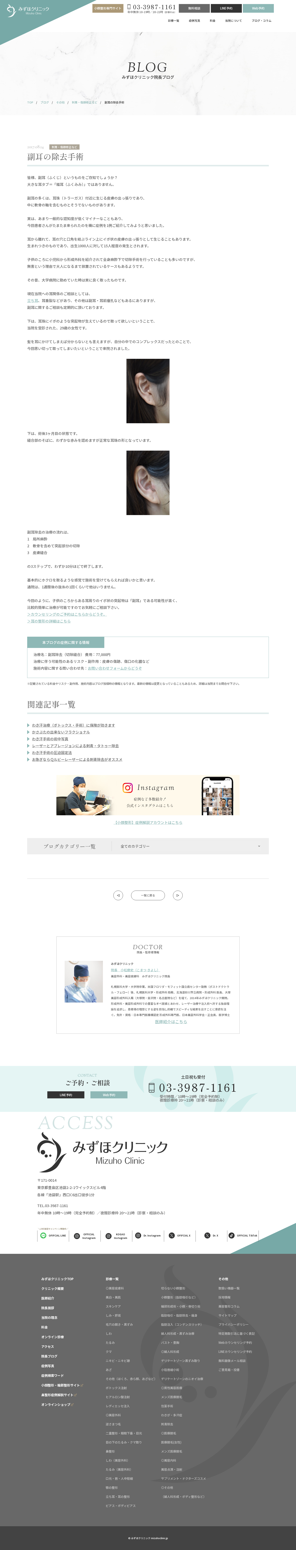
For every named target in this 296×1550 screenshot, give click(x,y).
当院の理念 (49, 1317)
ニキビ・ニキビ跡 (118, 1361)
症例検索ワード (52, 1375)
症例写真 (194, 21)
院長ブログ (49, 1356)
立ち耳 (32, 300)
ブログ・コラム (261, 21)
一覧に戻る (148, 895)
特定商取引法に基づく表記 (236, 1333)
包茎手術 (167, 1406)
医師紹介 (47, 1298)
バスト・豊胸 (170, 1342)
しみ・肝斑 (113, 1315)
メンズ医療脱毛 (171, 1397)
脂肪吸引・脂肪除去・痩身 (179, 1315)
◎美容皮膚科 (115, 1288)
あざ (109, 1370)
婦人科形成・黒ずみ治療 (177, 1333)
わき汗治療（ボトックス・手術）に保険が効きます (73, 725)
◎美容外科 (113, 1415)
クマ (109, 1351)
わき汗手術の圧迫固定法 (52, 752)
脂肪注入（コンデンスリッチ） (182, 1324)
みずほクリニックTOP (57, 1278)
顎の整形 (112, 1487)
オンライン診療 (52, 1336)
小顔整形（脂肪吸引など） (179, 1297)
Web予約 (258, 8)
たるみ (110, 1342)
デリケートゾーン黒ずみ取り (180, 1361)
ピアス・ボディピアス (121, 1505)
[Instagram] (148, 795)
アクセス (47, 1346)
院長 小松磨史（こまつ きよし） (135, 969)
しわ (109, 1333)
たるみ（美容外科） (119, 1469)
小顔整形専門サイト (107, 8)
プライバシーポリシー (233, 1324)
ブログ (44, 102)
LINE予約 (226, 8)
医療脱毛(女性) (171, 1442)
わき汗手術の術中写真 (50, 738)
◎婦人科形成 (170, 1351)
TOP (30, 102)
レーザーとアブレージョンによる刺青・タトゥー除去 (75, 745)
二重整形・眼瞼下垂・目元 (124, 1433)
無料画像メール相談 (232, 1361)
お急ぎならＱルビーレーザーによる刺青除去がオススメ (77, 759)
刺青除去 (167, 1424)
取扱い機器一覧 (229, 1288)
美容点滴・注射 (171, 1469)
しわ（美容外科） (118, 1460)
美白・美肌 (113, 1297)
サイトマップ (227, 1315)
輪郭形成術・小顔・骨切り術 (180, 1306)
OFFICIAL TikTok (247, 1235)
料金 (212, 21)
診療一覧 (173, 21)
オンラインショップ (55, 1404)
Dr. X (215, 1235)
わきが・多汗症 (171, 1415)
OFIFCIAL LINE (57, 1235)
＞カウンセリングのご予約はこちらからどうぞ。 (67, 614)
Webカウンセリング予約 (235, 1342)
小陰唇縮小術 (170, 1370)
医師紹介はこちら (171, 1021)
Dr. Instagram (152, 1235)
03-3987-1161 (198, 1087)
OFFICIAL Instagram (89, 1236)
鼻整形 (110, 1451)
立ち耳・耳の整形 (118, 1496)
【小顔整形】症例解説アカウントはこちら (148, 822)
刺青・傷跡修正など (84, 102)
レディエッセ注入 (118, 1406)
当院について (233, 21)
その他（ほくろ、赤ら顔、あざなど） (131, 1379)
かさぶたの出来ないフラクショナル (61, 732)
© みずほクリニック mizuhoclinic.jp (148, 1538)
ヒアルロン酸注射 (118, 1397)
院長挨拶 (47, 1307)
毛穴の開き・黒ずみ (119, 1324)
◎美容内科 (168, 1460)
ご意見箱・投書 (229, 1370)
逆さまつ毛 (113, 1424)
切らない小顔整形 (173, 1288)
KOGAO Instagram (120, 1236)
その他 (60, 102)
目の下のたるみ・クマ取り (124, 1442)
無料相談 (194, 8)
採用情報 (224, 1297)
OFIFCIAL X (183, 1235)
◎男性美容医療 (171, 1388)
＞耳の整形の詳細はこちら (49, 621)
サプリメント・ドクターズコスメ (183, 1478)
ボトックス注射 (116, 1388)
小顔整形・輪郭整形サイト (60, 1385)
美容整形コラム (229, 1306)
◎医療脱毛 (168, 1433)
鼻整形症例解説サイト (57, 1394)
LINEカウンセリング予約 (235, 1351)
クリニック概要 (52, 1288)
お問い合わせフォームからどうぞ (115, 668)
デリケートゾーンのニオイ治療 (182, 1379)
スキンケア (113, 1306)
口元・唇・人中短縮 (119, 1478)
